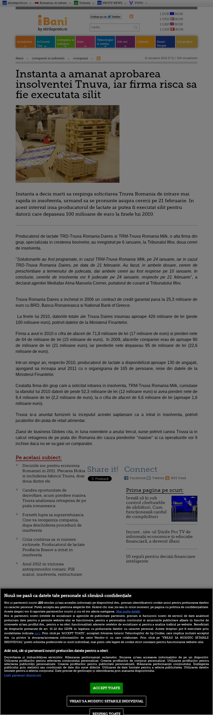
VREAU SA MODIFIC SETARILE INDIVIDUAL (107, 701)
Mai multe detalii (128, 611)
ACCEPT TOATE (106, 688)
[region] (106, 651)
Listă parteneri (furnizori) (22, 675)
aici (37, 633)
